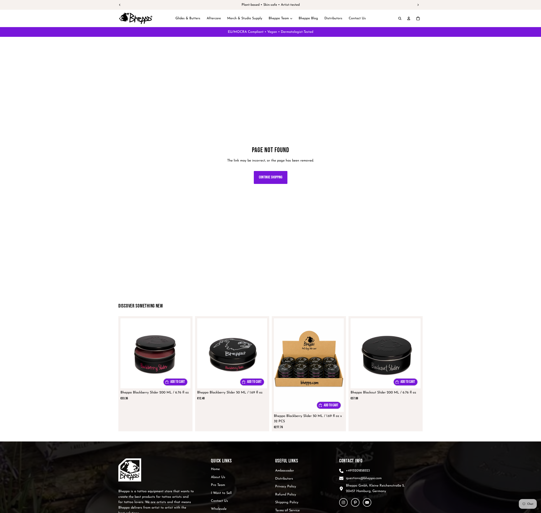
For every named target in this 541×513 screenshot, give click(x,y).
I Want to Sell (221, 493)
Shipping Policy (286, 502)
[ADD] (329, 405)
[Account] (408, 18)
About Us (218, 477)
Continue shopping (270, 177)
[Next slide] (418, 5)
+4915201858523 (358, 470)
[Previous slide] (119, 5)
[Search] (399, 18)
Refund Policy (285, 494)
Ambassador (284, 470)
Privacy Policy (285, 486)
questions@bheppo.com (364, 478)
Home (215, 469)
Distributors (284, 478)
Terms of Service (287, 510)
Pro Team (218, 485)
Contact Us (219, 501)
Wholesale (219, 509)
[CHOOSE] (175, 382)
